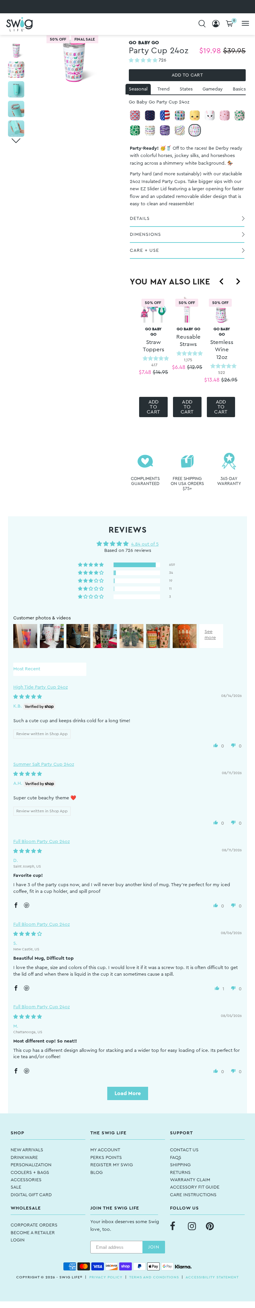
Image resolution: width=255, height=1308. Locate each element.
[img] (27, 697)
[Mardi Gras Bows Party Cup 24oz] (150, 130)
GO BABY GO (153, 340)
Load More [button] (128, 1093)
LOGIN (18, 1240)
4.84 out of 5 (145, 544)
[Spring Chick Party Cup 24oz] (195, 115)
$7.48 (145, 372)
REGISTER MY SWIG (111, 1165)
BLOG (96, 1172)
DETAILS (140, 218)
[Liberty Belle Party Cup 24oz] (135, 115)
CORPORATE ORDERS (34, 1225)
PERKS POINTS (106, 1157)
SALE (16, 1187)
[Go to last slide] (221, 281)
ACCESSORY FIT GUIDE (194, 1187)
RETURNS (180, 1172)
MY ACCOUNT (105, 1150)
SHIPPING (180, 1165)
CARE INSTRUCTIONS (193, 1195)
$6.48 (178, 367)
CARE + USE (144, 250)
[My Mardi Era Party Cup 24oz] (165, 130)
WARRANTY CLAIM (190, 1180)
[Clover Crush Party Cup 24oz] (239, 115)
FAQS (175, 1157)
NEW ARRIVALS (27, 1150)
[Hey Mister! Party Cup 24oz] (180, 130)
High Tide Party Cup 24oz (40, 687)
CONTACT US (184, 1150)
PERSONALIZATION (31, 1165)
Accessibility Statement (212, 1277)
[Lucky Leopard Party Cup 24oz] (135, 130)
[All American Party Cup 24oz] (165, 115)
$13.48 (211, 380)
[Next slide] (237, 281)
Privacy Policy (106, 1277)
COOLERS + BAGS (30, 1172)
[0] (229, 24)
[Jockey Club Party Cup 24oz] (180, 115)
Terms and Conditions (154, 1277)
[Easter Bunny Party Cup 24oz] (210, 115)
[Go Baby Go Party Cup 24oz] (195, 130)
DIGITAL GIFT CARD (31, 1195)
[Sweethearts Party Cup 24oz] (224, 115)
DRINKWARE (24, 1157)
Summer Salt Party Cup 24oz (43, 764)
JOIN (153, 1247)
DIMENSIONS (145, 234)
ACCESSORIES (26, 1180)
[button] (144, 60)
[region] (187, 359)
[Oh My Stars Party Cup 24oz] (150, 115)
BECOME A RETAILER (33, 1232)
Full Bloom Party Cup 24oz (41, 841)
